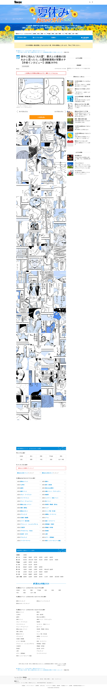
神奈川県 (31, 559)
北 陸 (18, 564)
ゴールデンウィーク (35, 678)
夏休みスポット (20, 634)
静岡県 (40, 567)
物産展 (38, 622)
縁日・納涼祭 (40, 614)
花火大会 (41, 678)
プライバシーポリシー (30, 685)
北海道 (34, 33)
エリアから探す (38, 37)
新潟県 (35, 562)
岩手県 (35, 557)
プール (70, 37)
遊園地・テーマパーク (42, 636)
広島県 (25, 572)
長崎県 (35, 576)
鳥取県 (40, 572)
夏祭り (54, 37)
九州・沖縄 (74, 33)
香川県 (25, 574)
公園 (17, 651)
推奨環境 (37, 685)
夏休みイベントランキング (43, 601)
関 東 (18, 559)
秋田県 (40, 557)
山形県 (46, 557)
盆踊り (18, 617)
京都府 (30, 569)
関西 (60, 33)
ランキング (25, 473)
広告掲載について (64, 685)
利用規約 (23, 685)
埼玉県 (40, 559)
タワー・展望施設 (20, 653)
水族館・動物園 (20, 639)
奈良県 (40, 569)
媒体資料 (58, 685)
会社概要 (70, 685)
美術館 (18, 648)
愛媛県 (30, 574)
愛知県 (25, 567)
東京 (45, 33)
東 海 (18, 567)
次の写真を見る (59, 111)
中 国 (18, 572)
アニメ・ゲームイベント (22, 626)
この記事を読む (41, 117)
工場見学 (18, 646)
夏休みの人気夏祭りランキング (26, 468)
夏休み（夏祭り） (47, 678)
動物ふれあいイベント (21, 629)
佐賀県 (30, 576)
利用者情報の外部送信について (78, 685)
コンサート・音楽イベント (43, 624)
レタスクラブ (17, 682)
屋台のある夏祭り (41, 617)
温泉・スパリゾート (42, 641)
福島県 (51, 557)
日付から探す (23, 37)
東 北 (18, 557)
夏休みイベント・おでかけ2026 (23, 33)
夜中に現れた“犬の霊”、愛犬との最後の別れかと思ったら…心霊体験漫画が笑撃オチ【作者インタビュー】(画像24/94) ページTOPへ (42, 664)
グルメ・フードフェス (21, 622)
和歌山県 (46, 569)
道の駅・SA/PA (40, 648)
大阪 (63, 33)
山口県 (35, 572)
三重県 (35, 567)
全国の (22, 481)
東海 (53, 33)
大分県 (46, 576)
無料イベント (19, 619)
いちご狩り (25, 678)
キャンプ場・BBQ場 (42, 634)
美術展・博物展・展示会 (43, 629)
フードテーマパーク (42, 653)
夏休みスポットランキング (22, 603)
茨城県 (56, 559)
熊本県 (40, 576)
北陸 (56, 33)
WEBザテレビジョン (32, 682)
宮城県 (25, 557)
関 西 (18, 569)
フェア (38, 631)
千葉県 (35, 559)
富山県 (30, 564)
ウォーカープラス (18, 678)
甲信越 (48, 33)
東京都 (25, 559)
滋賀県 (51, 569)
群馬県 (46, 559)
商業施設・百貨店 (41, 643)
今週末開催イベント (85, 38)
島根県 (46, 572)
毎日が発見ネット (50, 682)
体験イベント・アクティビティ (44, 619)
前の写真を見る (23, 111)
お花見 (29, 678)
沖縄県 (61, 576)
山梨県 (25, 562)
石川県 (25, 564)
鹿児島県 (57, 576)
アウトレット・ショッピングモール (25, 643)
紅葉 (53, 678)
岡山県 (30, 572)
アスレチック (40, 651)
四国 (69, 33)
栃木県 (51, 559)
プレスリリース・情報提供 (51, 685)
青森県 (30, 557)
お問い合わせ (42, 685)
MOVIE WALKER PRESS (41, 682)
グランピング (19, 636)
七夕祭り (18, 614)
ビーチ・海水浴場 (20, 641)
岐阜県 (30, 567)
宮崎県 (51, 576)
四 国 (18, 574)
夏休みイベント (20, 612)
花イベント (39, 626)
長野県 (30, 562)
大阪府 (25, 569)
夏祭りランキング (20, 601)
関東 (42, 33)
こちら (56, 73)
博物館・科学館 (40, 646)
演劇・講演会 (19, 631)
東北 (38, 33)
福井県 (35, 564)
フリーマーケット (20, 624)
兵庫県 (35, 569)
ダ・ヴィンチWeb (24, 682)
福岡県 (25, 576)
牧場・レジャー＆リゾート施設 (24, 655)
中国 (66, 33)
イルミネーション (58, 678)
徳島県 (35, 574)
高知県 (40, 574)
